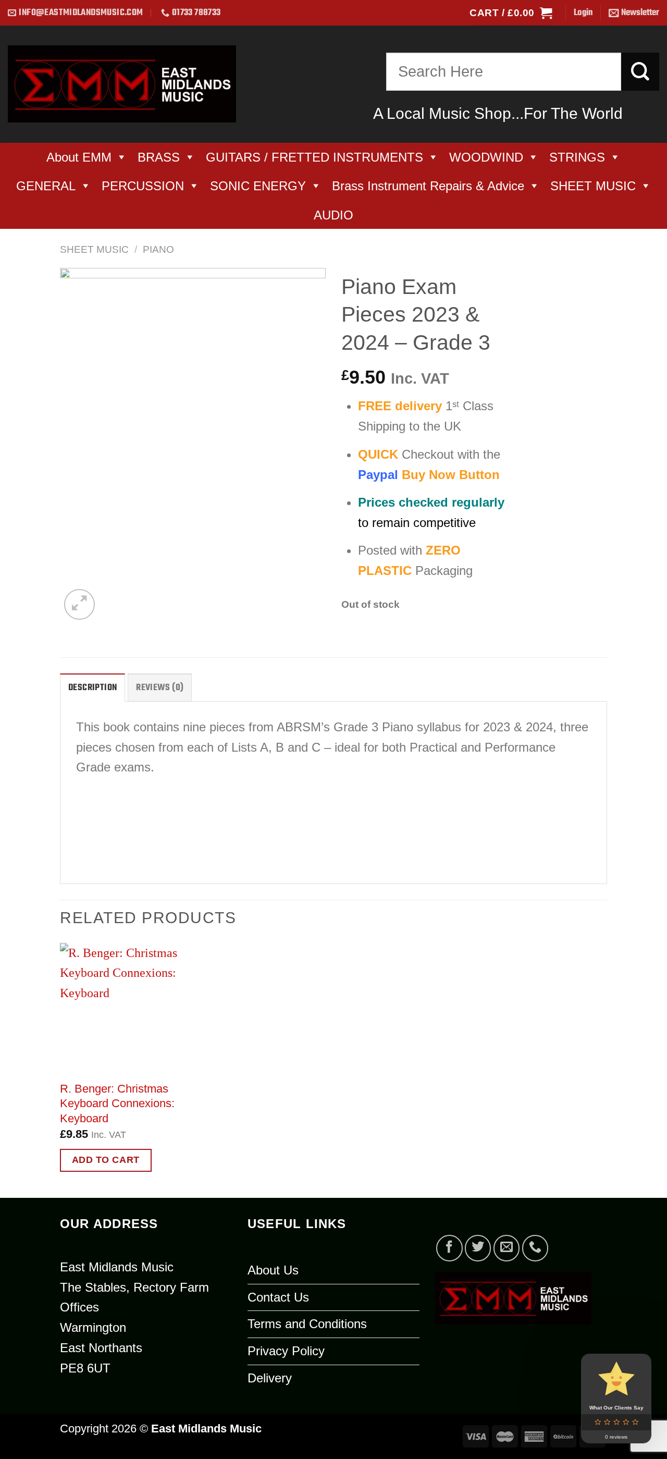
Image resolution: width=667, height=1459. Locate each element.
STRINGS (577, 157)
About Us (273, 1270)
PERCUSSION (143, 186)
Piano (158, 249)
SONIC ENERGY (258, 186)
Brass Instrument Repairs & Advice (428, 186)
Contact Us (278, 1297)
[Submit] (640, 72)
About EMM (79, 157)
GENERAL (46, 186)
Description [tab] (92, 687)
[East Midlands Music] (122, 84)
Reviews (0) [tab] (159, 687)
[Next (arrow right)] (636, 730)
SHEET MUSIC (593, 186)
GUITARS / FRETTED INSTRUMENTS (314, 157)
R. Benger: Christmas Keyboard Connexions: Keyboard (117, 1103)
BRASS (159, 157)
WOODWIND (486, 157)
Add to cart (106, 1160)
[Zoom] (79, 604)
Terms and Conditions (307, 1324)
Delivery (270, 1378)
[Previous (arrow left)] (18, 730)
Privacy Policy (286, 1351)
